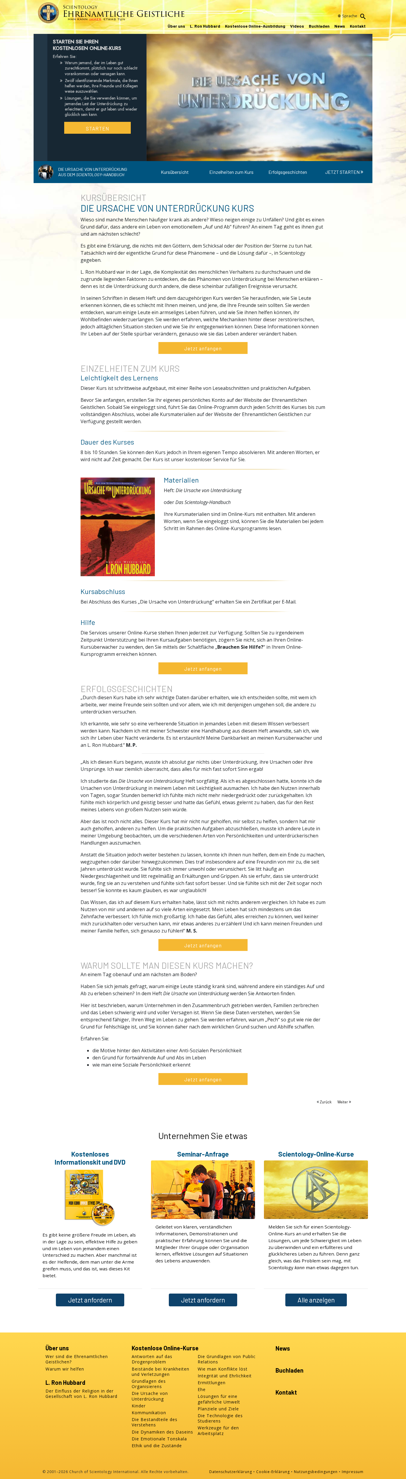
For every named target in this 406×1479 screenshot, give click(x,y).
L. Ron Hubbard (205, 26)
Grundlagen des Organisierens (149, 1384)
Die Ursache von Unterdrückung (150, 1396)
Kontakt (358, 26)
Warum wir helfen (64, 1369)
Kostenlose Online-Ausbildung (255, 26)
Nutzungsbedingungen (316, 1471)
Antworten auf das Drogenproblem (152, 1359)
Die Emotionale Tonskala (159, 1439)
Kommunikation (149, 1412)
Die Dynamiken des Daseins (162, 1432)
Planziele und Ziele (218, 1409)
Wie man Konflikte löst (223, 1369)
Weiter (343, 1102)
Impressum (352, 1471)
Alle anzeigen (316, 1300)
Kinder (139, 1406)
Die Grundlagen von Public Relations (227, 1359)
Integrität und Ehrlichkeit (225, 1376)
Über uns (176, 26)
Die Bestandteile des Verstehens (154, 1422)
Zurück (325, 1102)
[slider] (254, 155)
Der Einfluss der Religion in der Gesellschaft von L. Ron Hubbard (81, 1393)
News (339, 26)
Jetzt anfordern (90, 1300)
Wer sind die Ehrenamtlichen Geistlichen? (76, 1359)
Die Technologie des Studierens (220, 1418)
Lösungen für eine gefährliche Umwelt (219, 1399)
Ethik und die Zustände (157, 1445)
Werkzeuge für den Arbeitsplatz (218, 1430)
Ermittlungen (212, 1382)
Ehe (202, 1389)
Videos (297, 26)
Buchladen (319, 26)
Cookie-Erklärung (273, 1471)
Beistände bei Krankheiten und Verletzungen (160, 1371)
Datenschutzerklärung (230, 1471)
